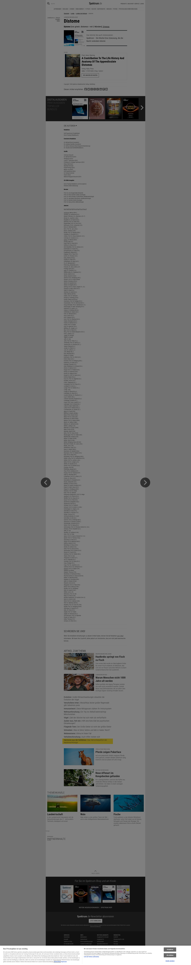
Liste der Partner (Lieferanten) (91, 956)
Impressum (64, 961)
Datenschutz (57, 961)
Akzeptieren (170, 949)
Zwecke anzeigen (170, 961)
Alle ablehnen (170, 955)
